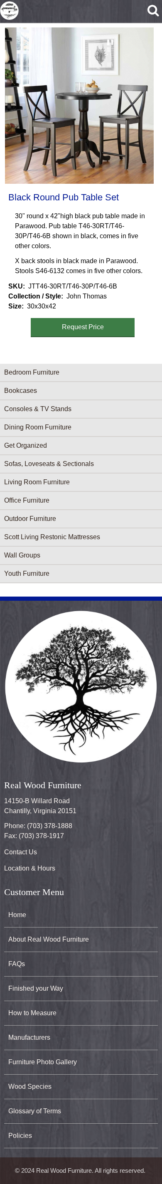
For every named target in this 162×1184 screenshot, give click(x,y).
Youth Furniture (26, 573)
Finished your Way (35, 988)
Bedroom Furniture (31, 372)
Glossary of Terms (34, 1111)
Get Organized (25, 445)
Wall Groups (22, 555)
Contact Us (20, 852)
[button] (79, 105)
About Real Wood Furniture (48, 939)
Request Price (83, 327)
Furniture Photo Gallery (42, 1062)
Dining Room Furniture (37, 427)
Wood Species (30, 1086)
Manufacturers (29, 1037)
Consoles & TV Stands (37, 408)
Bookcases (20, 390)
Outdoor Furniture (30, 518)
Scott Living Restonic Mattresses (52, 536)
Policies (20, 1135)
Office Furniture (26, 500)
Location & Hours (29, 868)
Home (17, 914)
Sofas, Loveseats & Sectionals (49, 463)
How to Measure (32, 1012)
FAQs (16, 963)
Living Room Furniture (37, 482)
